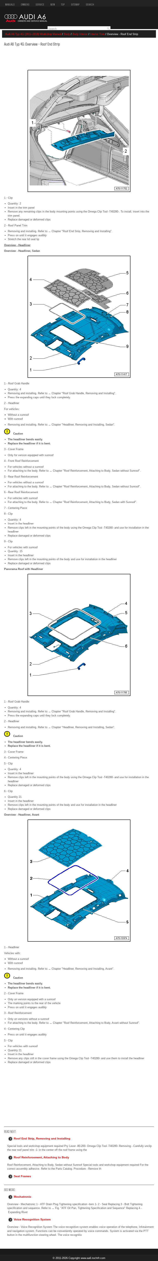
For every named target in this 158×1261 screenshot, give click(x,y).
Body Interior (80, 34)
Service (40, 4)
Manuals (10, 4)
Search (90, 4)
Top (63, 4)
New (52, 4)
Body (67, 34)
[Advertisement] (67, 57)
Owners (25, 4)
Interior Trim (97, 34)
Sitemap (75, 4)
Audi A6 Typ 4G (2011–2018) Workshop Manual (33, 34)
